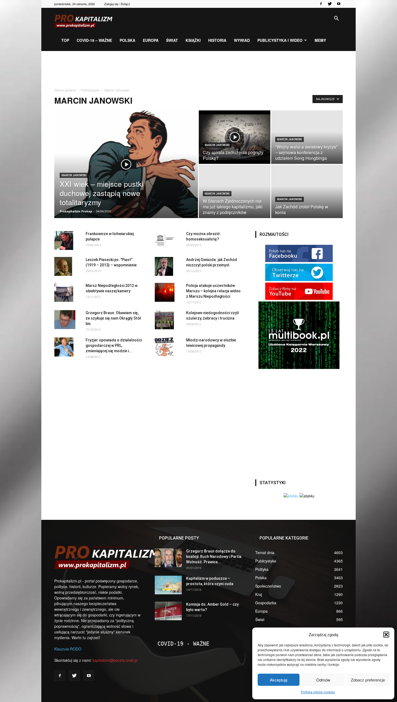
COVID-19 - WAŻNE (183, 643)
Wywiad (242, 40)
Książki (193, 40)
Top (65, 40)
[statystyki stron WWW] (291, 495)
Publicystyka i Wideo (279, 40)
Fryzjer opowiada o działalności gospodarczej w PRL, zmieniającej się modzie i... (114, 345)
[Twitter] (330, 4)
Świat (172, 40)
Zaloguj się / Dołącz (117, 4)
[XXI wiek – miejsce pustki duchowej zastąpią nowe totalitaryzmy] (126, 172)
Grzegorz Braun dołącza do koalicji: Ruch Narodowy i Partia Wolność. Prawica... (213, 556)
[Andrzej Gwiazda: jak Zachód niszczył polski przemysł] (164, 266)
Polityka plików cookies (318, 692)
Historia (217, 40)
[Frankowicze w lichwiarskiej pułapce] (63, 240)
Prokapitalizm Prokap (76, 211)
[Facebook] (321, 4)
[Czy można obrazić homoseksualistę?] (164, 240)
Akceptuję (278, 680)
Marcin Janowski (74, 175)
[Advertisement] (198, 69)
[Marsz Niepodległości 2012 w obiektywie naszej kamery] (63, 292)
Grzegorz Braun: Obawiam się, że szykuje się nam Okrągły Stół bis (113, 318)
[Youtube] (339, 4)
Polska (127, 40)
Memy (320, 40)
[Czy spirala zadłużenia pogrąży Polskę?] (234, 137)
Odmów (323, 680)
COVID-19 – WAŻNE (94, 40)
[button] (386, 634)
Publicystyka (90, 90)
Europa (151, 40)
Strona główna (65, 90)
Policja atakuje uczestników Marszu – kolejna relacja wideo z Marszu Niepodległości (213, 291)
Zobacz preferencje (368, 680)
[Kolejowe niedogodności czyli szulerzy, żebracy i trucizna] (164, 319)
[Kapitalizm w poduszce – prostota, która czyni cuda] (168, 585)
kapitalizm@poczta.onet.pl (115, 660)
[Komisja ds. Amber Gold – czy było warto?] (168, 611)
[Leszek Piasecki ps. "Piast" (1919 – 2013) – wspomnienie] (63, 266)
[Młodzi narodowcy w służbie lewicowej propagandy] (164, 346)
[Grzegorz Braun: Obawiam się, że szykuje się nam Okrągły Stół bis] (64, 319)
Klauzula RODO (67, 649)
